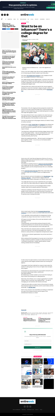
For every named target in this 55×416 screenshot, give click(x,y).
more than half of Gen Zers (31, 170)
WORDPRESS (42, 19)
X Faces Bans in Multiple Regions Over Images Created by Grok (8, 88)
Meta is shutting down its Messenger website (8, 83)
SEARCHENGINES (23, 19)
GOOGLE (10, 55)
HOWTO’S (48, 19)
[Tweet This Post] (8, 29)
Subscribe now (37, 347)
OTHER (27, 22)
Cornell (33, 124)
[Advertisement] (10, 40)
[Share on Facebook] (4, 29)
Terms (41, 409)
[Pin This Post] (12, 29)
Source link (23, 310)
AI (5, 19)
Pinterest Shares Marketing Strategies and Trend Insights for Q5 (9, 93)
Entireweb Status (30, 409)
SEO (28, 19)
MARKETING (10, 19)
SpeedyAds (24, 409)
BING (8, 55)
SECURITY (36, 19)
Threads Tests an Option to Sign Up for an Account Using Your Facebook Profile (9, 117)
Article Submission (16, 409)
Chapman (42, 124)
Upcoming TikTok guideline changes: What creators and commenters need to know (9, 105)
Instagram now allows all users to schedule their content (8, 78)
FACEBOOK (3, 81)
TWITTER (3, 85)
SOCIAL (32, 19)
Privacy (37, 409)
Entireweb (25, 40)
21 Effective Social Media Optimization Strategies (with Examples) (8, 63)
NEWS (15, 19)
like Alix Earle (47, 176)
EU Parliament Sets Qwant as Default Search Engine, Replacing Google (8, 57)
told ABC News (32, 287)
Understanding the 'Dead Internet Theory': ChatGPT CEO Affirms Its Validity (8, 98)
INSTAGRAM (4, 75)
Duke (36, 124)
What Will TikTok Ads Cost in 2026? (9, 68)
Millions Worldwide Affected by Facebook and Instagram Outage (9, 52)
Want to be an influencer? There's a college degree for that (8, 25)
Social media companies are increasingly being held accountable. (9, 72)
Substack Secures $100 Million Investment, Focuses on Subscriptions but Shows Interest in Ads (9, 111)
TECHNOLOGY (8, 49)
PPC (18, 19)
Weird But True (34, 314)
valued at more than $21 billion (45, 164)
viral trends (27, 314)
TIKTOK (6, 101)
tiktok (23, 314)
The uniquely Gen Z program (33, 75)
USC (30, 124)
